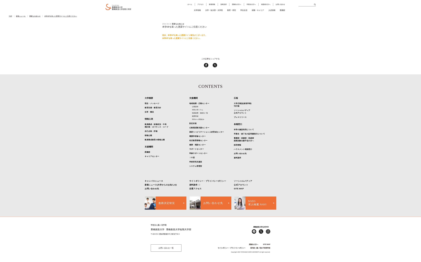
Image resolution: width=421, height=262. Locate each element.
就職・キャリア (258, 10)
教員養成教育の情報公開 (155, 140)
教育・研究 (231, 10)
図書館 (282, 10)
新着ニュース (21, 16)
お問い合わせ (280, 4)
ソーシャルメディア (243, 181)
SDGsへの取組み (198, 119)
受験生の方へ (236, 4)
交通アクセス (195, 189)
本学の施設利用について (244, 129)
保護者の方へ (265, 4)
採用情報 (237, 145)
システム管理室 (195, 166)
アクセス (200, 4)
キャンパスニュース (154, 181)
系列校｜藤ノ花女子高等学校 (260, 248)
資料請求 (223, 4)
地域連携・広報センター (199, 103)
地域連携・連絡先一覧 (200, 113)
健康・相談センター (197, 145)
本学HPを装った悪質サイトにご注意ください (60, 16)
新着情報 (212, 4)
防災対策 (193, 123)
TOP (10, 16)
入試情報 (271, 10)
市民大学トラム (197, 110)
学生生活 (243, 10)
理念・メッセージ (152, 103)
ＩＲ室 (192, 157)
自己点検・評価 (151, 131)
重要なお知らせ (35, 16)
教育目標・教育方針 (153, 108)
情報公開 (148, 135)
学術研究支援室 (195, 162)
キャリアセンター (152, 156)
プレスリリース (240, 117)
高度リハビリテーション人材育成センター (206, 132)
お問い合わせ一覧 (166, 248)
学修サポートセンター (198, 153)
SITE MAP (239, 189)
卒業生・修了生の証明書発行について (249, 134)
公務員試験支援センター (199, 128)
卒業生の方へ (251, 4)
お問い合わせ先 (240, 153)
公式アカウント (241, 185)
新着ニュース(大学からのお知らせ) (161, 185)
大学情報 (197, 10)
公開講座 (195, 106)
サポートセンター (196, 149)
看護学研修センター (197, 136)
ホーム (189, 4)
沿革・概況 (149, 112)
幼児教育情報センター (198, 140)
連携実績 (195, 116)
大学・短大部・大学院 (214, 10)
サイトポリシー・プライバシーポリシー (207, 181)
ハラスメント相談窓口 (243, 149)
